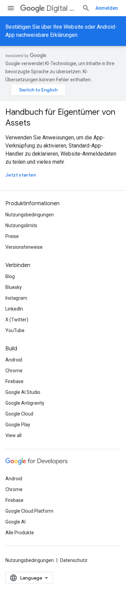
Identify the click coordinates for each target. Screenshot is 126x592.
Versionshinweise (24, 247)
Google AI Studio (22, 392)
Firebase (14, 381)
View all (13, 435)
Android (13, 359)
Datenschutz (73, 560)
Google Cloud (19, 413)
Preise (12, 236)
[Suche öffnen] (86, 8)
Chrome (14, 370)
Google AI (15, 521)
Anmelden (106, 8)
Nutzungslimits (21, 225)
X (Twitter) (16, 319)
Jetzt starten (20, 175)
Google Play (17, 424)
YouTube (15, 330)
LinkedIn (14, 309)
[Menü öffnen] (10, 8)
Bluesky (13, 287)
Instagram (16, 298)
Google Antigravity (24, 403)
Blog (10, 276)
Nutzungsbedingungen (29, 214)
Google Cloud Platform (29, 511)
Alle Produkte (19, 532)
